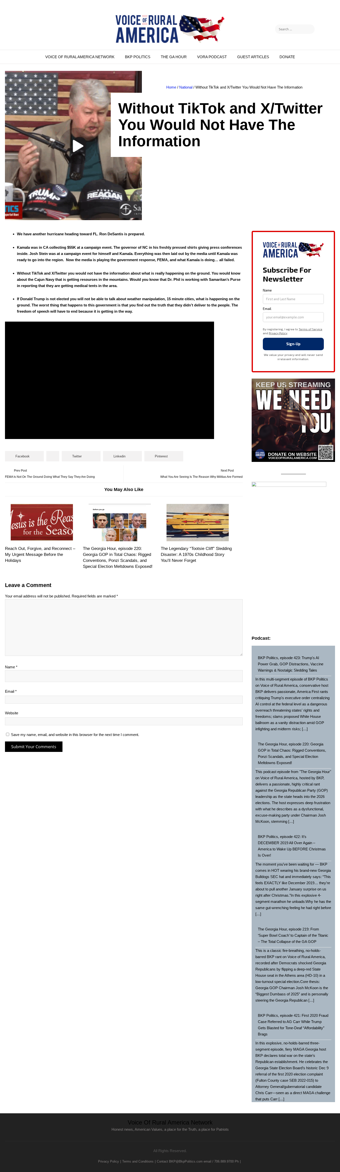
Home (171, 87)
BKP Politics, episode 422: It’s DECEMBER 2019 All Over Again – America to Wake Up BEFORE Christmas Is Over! (292, 845)
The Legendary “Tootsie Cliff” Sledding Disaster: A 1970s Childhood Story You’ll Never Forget (196, 554)
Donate (287, 57)
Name (11, 667)
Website (11, 713)
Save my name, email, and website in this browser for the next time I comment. (75, 734)
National (185, 87)
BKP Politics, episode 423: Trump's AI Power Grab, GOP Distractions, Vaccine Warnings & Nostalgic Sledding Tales (290, 664)
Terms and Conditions (138, 1161)
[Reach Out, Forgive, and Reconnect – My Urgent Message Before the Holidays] (42, 522)
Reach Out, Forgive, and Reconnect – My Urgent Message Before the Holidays (40, 554)
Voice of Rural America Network (79, 57)
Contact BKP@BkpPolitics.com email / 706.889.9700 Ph (198, 1161)
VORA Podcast (212, 57)
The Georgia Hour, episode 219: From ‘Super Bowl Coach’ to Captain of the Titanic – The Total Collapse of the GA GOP (293, 935)
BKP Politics (137, 57)
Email (11, 691)
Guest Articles (253, 57)
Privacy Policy (108, 1161)
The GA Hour (174, 57)
